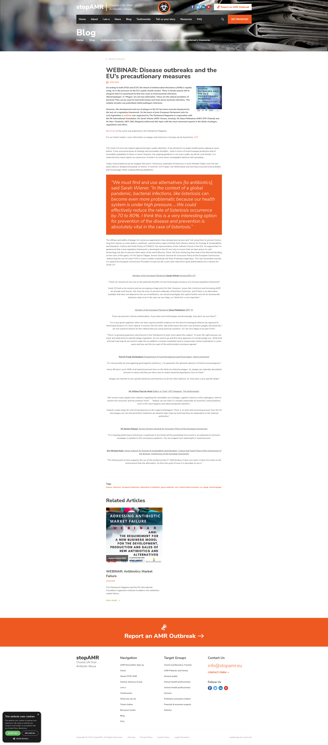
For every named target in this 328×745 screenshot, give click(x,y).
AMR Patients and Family (176, 670)
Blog (128, 19)
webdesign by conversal (240, 737)
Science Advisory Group (131, 681)
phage (205, 487)
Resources (186, 19)
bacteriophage (215, 487)
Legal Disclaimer (182, 737)
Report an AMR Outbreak (235, 7)
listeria (109, 487)
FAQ (199, 19)
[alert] (22, 727)
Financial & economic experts (177, 704)
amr (176, 487)
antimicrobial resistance (189, 487)
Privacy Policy (146, 737)
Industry (168, 710)
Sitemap (131, 737)
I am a (106, 19)
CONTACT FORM (217, 672)
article (112, 131)
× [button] (38, 714)
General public (171, 676)
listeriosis (117, 487)
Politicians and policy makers (177, 698)
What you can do (128, 698)
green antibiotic (167, 487)
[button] (21, 738)
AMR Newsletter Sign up (132, 665)
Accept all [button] (13, 733)
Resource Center (128, 710)
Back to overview (117, 59)
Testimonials (143, 19)
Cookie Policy (163, 737)
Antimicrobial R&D (112, 40)
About (94, 19)
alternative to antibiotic (150, 487)
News (118, 19)
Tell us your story (165, 19)
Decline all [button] (30, 733)
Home (82, 19)
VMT (196, 137)
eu (201, 487)
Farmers (168, 693)
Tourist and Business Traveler (178, 665)
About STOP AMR (128, 676)
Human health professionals (177, 681)
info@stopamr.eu (225, 666)
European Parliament (130, 487)
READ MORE (111, 600)
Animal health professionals (177, 687)
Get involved (239, 19)
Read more (23, 728)
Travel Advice (126, 704)
